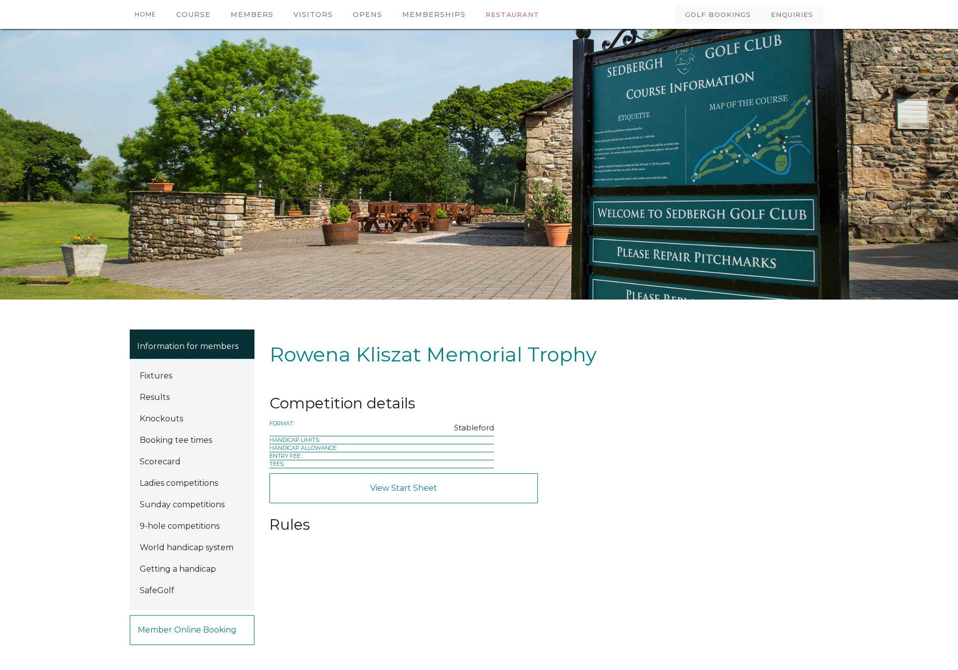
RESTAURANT (512, 14)
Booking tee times (176, 440)
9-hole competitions (180, 526)
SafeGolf (157, 590)
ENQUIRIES (792, 14)
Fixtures (156, 375)
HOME (145, 14)
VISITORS (313, 14)
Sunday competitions (182, 504)
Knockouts (161, 418)
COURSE (193, 14)
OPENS (367, 14)
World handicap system (187, 547)
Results (155, 397)
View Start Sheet (403, 488)
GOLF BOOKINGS (718, 14)
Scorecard (160, 461)
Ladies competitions (179, 483)
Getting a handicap (178, 569)
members (252, 14)
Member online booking (187, 630)
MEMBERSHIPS (434, 14)
